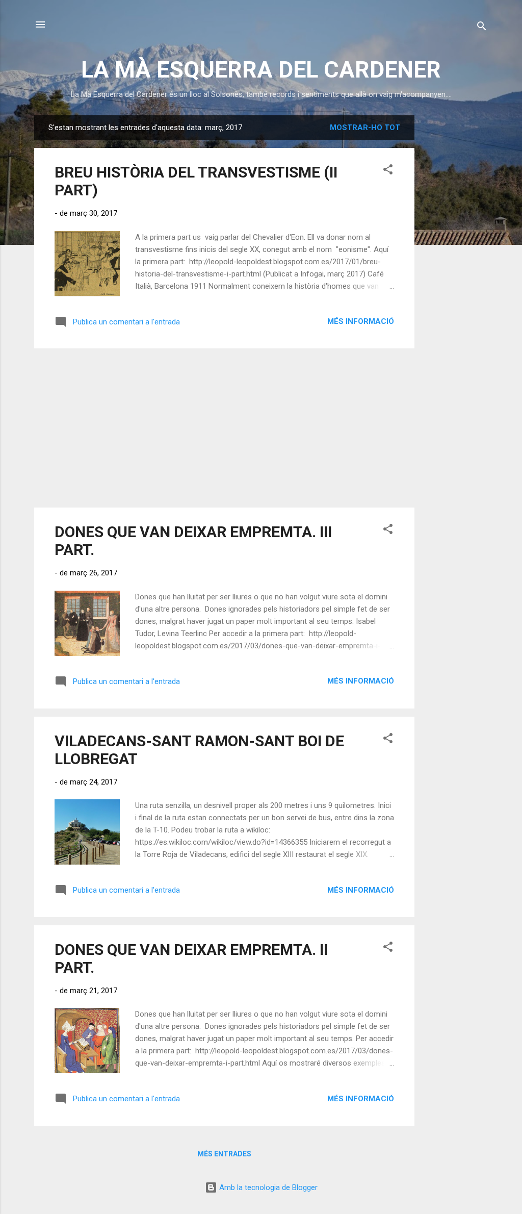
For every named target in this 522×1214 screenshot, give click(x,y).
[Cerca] (482, 27)
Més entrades (224, 1154)
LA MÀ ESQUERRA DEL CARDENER (261, 69)
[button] (388, 171)
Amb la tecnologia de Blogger (267, 1187)
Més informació (360, 321)
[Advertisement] (455, 268)
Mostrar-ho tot (365, 127)
